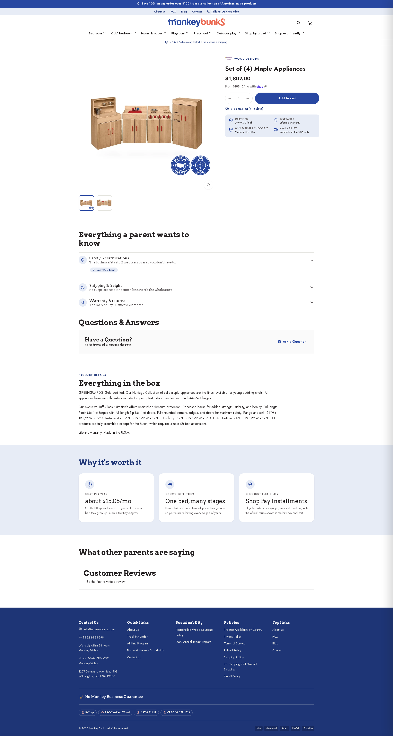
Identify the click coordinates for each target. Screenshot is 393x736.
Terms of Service (234, 643)
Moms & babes (152, 33)
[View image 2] (104, 203)
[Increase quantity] (247, 98)
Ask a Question (294, 341)
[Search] (298, 22)
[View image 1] (86, 203)
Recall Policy (232, 676)
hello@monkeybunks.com (98, 629)
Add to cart (287, 98)
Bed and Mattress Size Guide (145, 650)
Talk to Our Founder (225, 12)
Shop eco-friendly (287, 33)
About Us (133, 629)
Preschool (201, 33)
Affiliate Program (138, 643)
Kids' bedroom (121, 33)
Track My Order (137, 636)
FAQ (173, 12)
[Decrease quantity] (229, 98)
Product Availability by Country (243, 629)
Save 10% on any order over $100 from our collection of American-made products (199, 4)
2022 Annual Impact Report (193, 642)
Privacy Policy (232, 636)
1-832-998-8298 (93, 637)
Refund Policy (232, 650)
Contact (197, 12)
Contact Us (134, 657)
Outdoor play (226, 33)
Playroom (178, 33)
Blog (184, 12)
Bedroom (95, 33)
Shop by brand (255, 33)
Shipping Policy (234, 657)
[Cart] (309, 22)
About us (160, 12)
